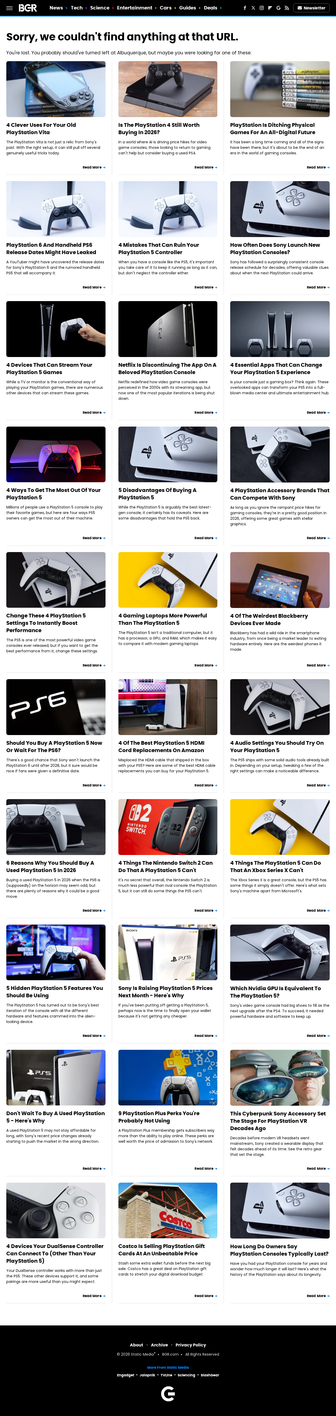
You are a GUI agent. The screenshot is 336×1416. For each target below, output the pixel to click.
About (136, 1345)
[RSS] (287, 8)
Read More (92, 167)
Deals (211, 8)
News (56, 8)
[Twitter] (253, 8)
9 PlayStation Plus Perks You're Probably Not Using (159, 1117)
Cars (165, 8)
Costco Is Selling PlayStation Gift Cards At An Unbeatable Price (161, 1250)
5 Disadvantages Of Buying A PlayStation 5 (157, 494)
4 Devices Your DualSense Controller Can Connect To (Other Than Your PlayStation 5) (55, 1253)
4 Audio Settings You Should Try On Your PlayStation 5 (277, 747)
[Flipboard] (270, 8)
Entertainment (134, 8)
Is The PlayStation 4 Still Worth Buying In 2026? (159, 129)
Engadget (125, 1375)
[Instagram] (262, 8)
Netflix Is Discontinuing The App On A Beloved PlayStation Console (167, 368)
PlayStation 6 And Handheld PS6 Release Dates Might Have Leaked (51, 249)
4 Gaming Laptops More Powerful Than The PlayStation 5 (162, 619)
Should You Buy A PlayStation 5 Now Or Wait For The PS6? (54, 747)
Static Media (142, 1355)
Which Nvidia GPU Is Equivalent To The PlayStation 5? (275, 992)
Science (99, 8)
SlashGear (210, 1375)
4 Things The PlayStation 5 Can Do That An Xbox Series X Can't (275, 866)
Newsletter (314, 8)
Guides (187, 8)
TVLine (166, 1375)
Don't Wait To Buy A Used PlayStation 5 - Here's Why (55, 1117)
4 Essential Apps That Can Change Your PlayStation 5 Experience (276, 368)
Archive (159, 1345)
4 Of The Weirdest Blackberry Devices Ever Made (269, 619)
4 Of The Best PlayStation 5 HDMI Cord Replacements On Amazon (161, 747)
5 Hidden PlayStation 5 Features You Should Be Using (54, 992)
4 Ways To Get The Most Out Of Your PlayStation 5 (53, 494)
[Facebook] (245, 8)
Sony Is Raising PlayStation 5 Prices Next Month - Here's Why (165, 992)
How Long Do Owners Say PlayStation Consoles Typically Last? (279, 1250)
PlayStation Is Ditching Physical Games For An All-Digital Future (272, 129)
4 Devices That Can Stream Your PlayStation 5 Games (49, 368)
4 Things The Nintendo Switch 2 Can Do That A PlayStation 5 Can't (165, 866)
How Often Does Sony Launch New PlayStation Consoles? (275, 249)
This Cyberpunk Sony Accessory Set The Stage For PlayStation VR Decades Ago (278, 1121)
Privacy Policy (191, 1345)
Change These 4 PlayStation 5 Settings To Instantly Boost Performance (46, 623)
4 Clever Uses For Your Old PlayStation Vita (41, 129)
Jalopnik (147, 1375)
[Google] (278, 8)
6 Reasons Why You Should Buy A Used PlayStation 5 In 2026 (50, 866)
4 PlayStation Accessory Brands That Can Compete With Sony (279, 494)
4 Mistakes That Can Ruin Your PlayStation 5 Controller (158, 249)
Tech (77, 8)
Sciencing (186, 1375)
